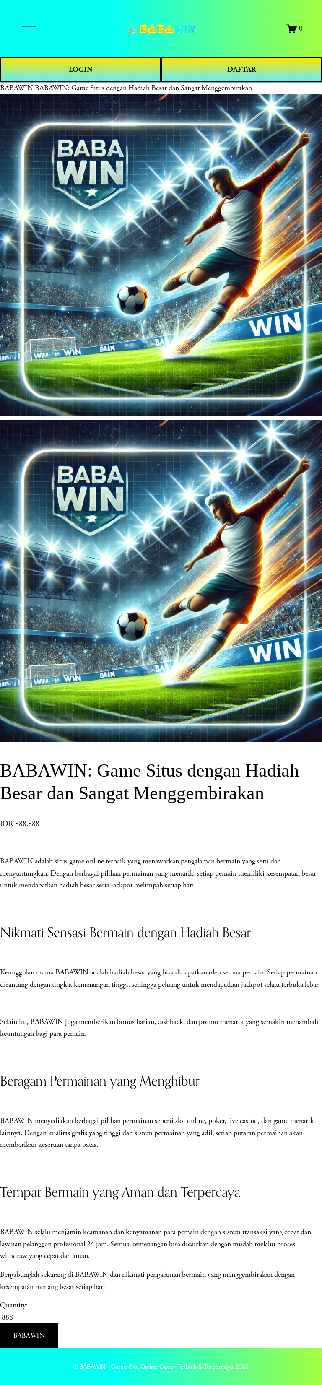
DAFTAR (241, 69)
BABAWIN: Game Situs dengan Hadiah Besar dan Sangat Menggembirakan (143, 88)
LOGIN (80, 69)
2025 (242, 1366)
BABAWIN (16, 88)
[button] (29, 1335)
